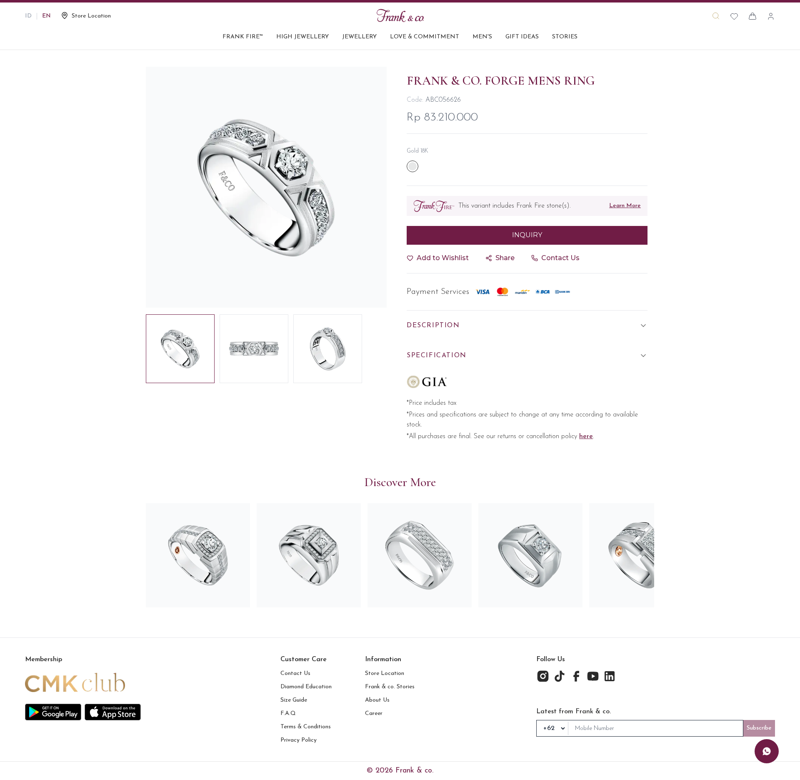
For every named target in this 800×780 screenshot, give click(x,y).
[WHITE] (412, 166)
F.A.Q (288, 713)
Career (373, 713)
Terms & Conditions (305, 727)
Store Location (384, 673)
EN (46, 16)
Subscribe (759, 728)
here (586, 436)
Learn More (625, 206)
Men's (482, 37)
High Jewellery (302, 37)
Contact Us (295, 673)
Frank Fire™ (242, 37)
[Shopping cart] (752, 16)
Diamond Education (306, 687)
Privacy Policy (298, 740)
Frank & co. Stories (390, 687)
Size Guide (293, 700)
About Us (377, 700)
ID (28, 16)
